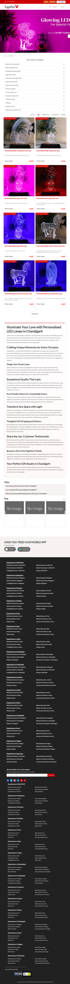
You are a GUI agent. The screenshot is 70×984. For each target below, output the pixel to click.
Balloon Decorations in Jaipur (44, 644)
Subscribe (51, 775)
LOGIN (46, 1)
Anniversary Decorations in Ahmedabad (47, 660)
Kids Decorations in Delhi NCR (15, 568)
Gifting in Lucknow (12, 685)
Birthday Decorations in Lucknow (15, 680)
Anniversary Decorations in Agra (45, 634)
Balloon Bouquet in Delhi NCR (44, 565)
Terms (25, 967)
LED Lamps (10, 56)
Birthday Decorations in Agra (14, 629)
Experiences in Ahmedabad (15, 652)
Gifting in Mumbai (41, 596)
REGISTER (52, 1)
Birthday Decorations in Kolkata (15, 603)
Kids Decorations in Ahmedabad (15, 657)
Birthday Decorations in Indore (15, 692)
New (38, 114)
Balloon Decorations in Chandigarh (45, 720)
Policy (21, 967)
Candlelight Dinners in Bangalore (15, 583)
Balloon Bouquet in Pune (42, 616)
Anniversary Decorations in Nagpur (45, 749)
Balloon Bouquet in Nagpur (43, 743)
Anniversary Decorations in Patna (45, 710)
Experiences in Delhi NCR (15, 562)
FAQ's (18, 967)
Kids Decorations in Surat (13, 733)
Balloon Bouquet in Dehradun (44, 756)
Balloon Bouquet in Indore (43, 692)
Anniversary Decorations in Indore (45, 698)
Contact (11, 967)
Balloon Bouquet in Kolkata (43, 603)
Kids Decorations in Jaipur (14, 644)
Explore (55, 6)
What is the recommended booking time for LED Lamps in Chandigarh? (26, 493)
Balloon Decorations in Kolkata (44, 606)
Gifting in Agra (10, 634)
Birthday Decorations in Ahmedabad (16, 654)
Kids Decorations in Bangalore (15, 580)
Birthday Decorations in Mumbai (15, 590)
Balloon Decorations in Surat (44, 733)
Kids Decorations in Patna (13, 708)
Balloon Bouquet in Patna (43, 705)
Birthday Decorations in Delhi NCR (16, 565)
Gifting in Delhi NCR (41, 570)
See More (35, 314)
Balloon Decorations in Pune (43, 619)
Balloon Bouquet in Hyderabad (44, 667)
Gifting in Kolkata (41, 609)
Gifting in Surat (11, 736)
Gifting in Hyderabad (41, 672)
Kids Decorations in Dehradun (15, 759)
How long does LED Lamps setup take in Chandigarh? (21, 486)
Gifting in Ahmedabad (12, 660)
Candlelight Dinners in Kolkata (15, 609)
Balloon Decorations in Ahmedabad (45, 657)
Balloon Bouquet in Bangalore (44, 578)
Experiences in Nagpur (14, 741)
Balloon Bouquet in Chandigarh (44, 718)
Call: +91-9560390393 (9, 1)
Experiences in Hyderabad (15, 664)
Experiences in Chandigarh (15, 715)
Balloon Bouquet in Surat (43, 730)
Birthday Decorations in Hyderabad (16, 667)
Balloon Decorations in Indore (44, 695)
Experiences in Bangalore (15, 575)
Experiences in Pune (13, 613)
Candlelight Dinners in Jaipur (14, 647)
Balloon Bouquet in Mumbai (43, 590)
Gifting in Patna (11, 710)
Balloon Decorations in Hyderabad (45, 669)
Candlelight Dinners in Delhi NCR (16, 570)
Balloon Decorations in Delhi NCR (45, 568)
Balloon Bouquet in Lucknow (43, 680)
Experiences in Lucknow (14, 677)
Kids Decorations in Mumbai (14, 593)
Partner (15, 967)
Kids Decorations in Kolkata (14, 606)
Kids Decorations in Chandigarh (15, 720)
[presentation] (4, 513)
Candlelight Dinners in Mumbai (15, 596)
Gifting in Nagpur (11, 749)
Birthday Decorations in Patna (15, 705)
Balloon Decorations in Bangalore (45, 580)
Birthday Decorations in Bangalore (16, 578)
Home (5, 56)
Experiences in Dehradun (15, 754)
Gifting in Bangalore (41, 583)
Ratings (63, 114)
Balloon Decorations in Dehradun (45, 759)
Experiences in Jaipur (14, 639)
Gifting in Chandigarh (12, 723)
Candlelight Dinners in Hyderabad (16, 672)
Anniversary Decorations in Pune (45, 621)
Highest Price (45, 114)
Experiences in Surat (13, 728)
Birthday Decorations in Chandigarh (16, 718)
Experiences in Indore (14, 690)
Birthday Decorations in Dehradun (16, 756)
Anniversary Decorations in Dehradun (46, 761)
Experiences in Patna (13, 703)
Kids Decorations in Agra (13, 631)
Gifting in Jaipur (40, 647)
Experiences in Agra (13, 626)
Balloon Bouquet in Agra (42, 629)
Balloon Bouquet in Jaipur (43, 641)
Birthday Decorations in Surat (14, 730)
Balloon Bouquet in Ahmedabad (44, 654)
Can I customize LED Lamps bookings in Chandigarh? (21, 490)
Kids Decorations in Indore (14, 695)
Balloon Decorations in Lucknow (45, 682)
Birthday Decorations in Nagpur (15, 743)
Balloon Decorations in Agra (43, 631)
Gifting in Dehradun (12, 761)
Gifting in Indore (11, 698)
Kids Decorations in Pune (13, 619)
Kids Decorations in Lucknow (14, 682)
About (7, 967)
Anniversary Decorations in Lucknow (46, 685)
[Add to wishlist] (15, 118)
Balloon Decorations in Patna (44, 708)
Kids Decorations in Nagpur (14, 746)
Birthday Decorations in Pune (14, 616)
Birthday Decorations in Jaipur (15, 641)
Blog (62, 6)
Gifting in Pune (11, 621)
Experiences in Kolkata (14, 601)
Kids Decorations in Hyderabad (15, 669)
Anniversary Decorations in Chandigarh (46, 723)
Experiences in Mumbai (14, 588)
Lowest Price (55, 114)
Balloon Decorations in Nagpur (44, 746)
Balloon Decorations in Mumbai (44, 593)
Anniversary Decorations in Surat (45, 736)
